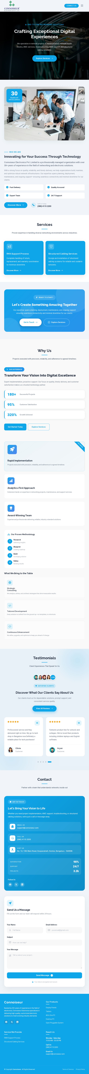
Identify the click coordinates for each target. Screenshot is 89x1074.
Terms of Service (68, 1069)
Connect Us (71, 6)
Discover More (14, 205)
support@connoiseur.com (27, 828)
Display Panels (51, 1008)
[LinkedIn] (22, 884)
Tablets (48, 1011)
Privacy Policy (80, 1069)
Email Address (51, 925)
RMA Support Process (12, 1038)
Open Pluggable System (55, 1023)
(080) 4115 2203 (44, 206)
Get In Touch (29, 322)
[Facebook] (10, 884)
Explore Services (58, 322)
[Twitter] (16, 884)
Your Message (12, 949)
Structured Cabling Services (14, 1042)
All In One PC (50, 1015)
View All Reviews (43, 708)
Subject (10, 937)
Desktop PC (50, 1019)
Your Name (11, 925)
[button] (38, 762)
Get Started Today (15, 427)
